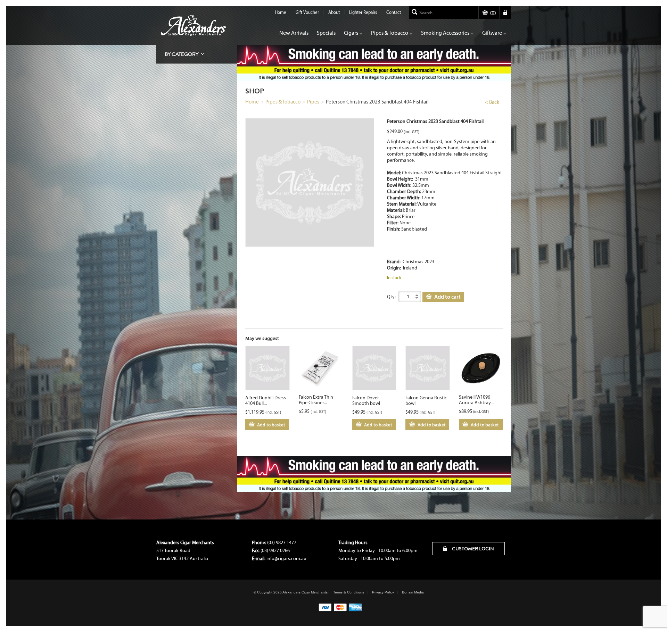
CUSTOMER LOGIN (472, 548)
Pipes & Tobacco (389, 33)
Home (280, 12)
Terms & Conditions (348, 592)
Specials (326, 33)
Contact (393, 12)
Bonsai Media (413, 592)
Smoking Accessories (445, 33)
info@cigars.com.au (286, 559)
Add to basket (271, 424)
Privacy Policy (383, 592)
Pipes (313, 102)
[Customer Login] (505, 12)
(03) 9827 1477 (281, 543)
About (334, 12)
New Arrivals (293, 33)
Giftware (492, 33)
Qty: (391, 297)
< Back (492, 102)
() (493, 13)
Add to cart (447, 296)
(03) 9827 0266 (275, 551)
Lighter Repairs (363, 12)
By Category (181, 54)
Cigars (351, 33)
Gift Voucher (307, 12)
